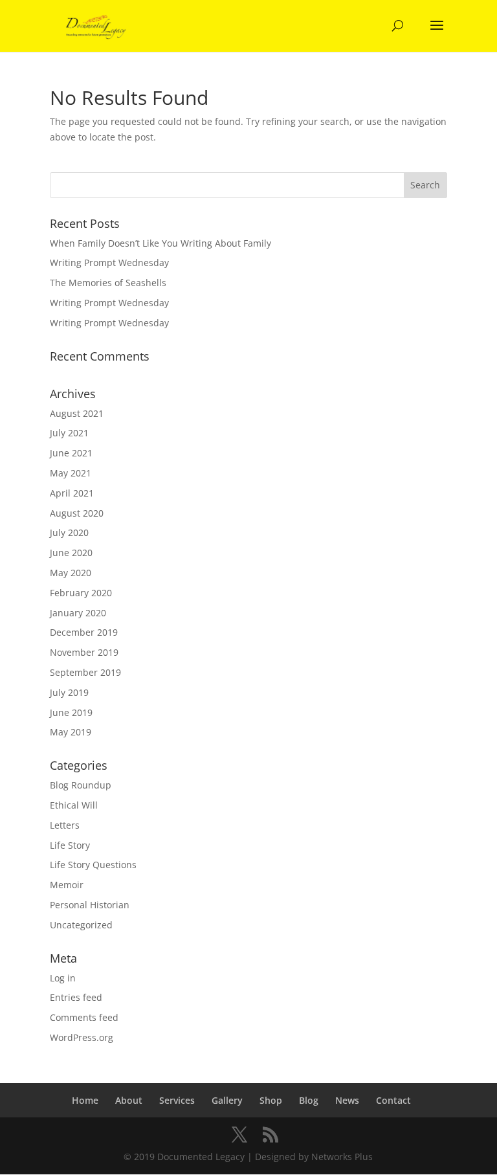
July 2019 (69, 692)
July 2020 (69, 532)
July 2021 (69, 433)
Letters (65, 825)
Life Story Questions (93, 864)
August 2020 (77, 513)
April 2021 (72, 493)
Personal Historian (89, 905)
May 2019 (70, 732)
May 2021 (70, 473)
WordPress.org (81, 1037)
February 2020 (81, 593)
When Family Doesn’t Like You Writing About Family (160, 243)
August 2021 (77, 413)
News (347, 1100)
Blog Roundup (80, 785)
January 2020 (78, 613)
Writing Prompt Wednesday (109, 262)
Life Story (70, 845)
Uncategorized (81, 925)
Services (177, 1100)
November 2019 (84, 652)
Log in (63, 978)
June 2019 (71, 712)
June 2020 (71, 552)
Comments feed (84, 1017)
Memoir (66, 884)
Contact (393, 1100)
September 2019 (85, 672)
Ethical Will (74, 805)
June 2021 (71, 453)
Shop (271, 1100)
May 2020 (70, 572)
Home (85, 1100)
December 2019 (84, 632)
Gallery (227, 1100)
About (128, 1100)
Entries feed (76, 997)
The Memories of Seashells (108, 282)
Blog (308, 1100)
